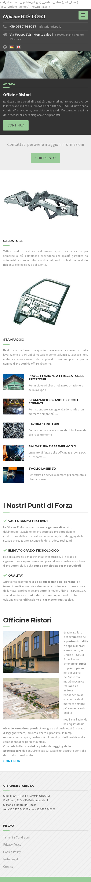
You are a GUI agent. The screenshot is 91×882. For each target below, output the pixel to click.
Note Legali (10, 859)
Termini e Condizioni (16, 837)
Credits (8, 867)
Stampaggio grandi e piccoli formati (53, 401)
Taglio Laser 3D (42, 468)
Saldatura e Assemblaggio (52, 446)
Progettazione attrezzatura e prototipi (56, 377)
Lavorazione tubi (44, 424)
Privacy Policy (12, 845)
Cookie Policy (12, 852)
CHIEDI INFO (45, 158)
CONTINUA (15, 125)
